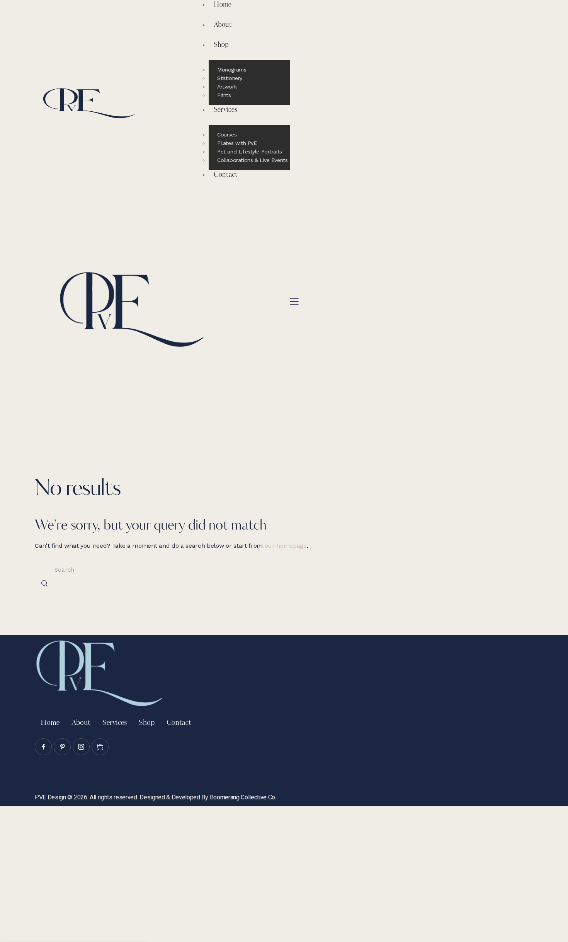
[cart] (100, 746)
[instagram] (81, 746)
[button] (294, 301)
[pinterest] (62, 746)
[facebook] (43, 746)
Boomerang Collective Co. (243, 797)
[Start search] (44, 583)
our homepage (286, 545)
